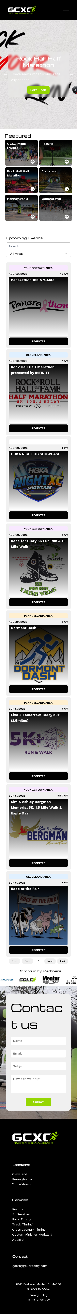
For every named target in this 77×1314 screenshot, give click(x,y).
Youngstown (21, 1184)
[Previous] (5, 74)
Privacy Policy (38, 1295)
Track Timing (22, 1224)
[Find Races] (66, 189)
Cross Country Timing (29, 1229)
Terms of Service (38, 1299)
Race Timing (21, 1219)
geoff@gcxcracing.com (29, 1266)
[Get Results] (66, 161)
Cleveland (19, 1174)
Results (17, 1209)
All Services (21, 1214)
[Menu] (66, 8)
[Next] (71, 74)
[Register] (32, 161)
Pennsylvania (22, 1179)
